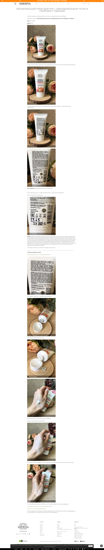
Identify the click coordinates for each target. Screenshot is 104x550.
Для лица (41, 525)
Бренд (75, 524)
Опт (74, 525)
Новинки (41, 524)
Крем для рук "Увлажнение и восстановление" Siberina (39, 506)
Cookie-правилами (51, 546)
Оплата (58, 525)
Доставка (58, 524)
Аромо (41, 530)
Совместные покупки (77, 532)
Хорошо (90, 545)
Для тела (41, 528)
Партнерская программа (77, 538)
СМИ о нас (58, 532)
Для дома (41, 529)
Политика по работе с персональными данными (64, 529)
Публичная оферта (60, 528)
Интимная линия (42, 534)
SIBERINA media (59, 536)
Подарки (41, 531)
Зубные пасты (42, 535)
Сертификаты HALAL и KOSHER (78, 534)
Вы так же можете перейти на (50, 541)
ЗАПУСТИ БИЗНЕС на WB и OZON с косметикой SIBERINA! (81, 528)
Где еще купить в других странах (62, 531)
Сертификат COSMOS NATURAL (78, 533)
